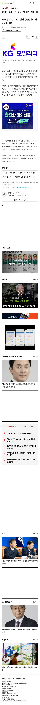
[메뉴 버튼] (36, 3)
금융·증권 (26, 12)
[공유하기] (30, 3)
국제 (32, 12)
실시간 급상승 (28, 426)
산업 (19, 12)
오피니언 (4, 12)
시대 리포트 (6, 247)
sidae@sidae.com (22, 187)
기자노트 (5, 639)
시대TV (4, 279)
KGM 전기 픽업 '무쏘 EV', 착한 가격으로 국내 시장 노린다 (20, 172)
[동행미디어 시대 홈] (8, 3)
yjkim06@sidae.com (19, 192)
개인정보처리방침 (20, 678)
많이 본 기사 (12, 426)
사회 (36, 12)
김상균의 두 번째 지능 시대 (12, 356)
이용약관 (4, 678)
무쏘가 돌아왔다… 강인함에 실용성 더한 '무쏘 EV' (18, 176)
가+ (36, 37)
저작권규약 (11, 678)
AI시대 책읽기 (7, 602)
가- (28, 37)
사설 (3, 533)
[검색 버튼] (33, 3)
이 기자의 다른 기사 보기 (19, 200)
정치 (10, 12)
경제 (15, 12)
